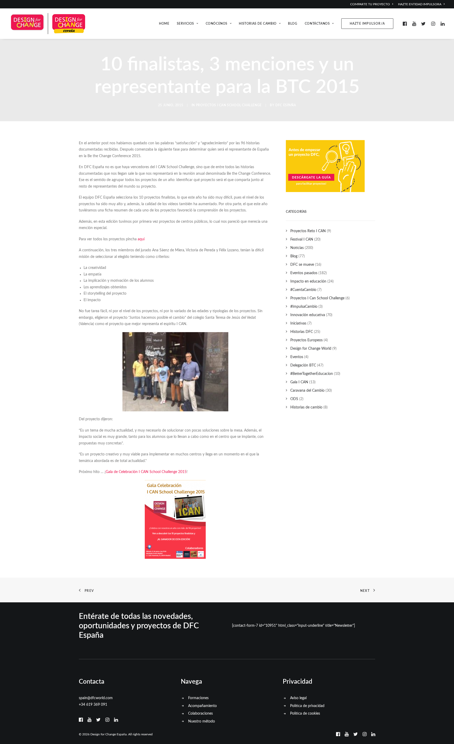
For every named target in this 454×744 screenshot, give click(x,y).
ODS (294, 399)
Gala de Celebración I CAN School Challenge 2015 (146, 472)
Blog (293, 256)
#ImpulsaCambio (303, 307)
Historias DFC (301, 332)
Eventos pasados (303, 273)
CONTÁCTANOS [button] (317, 23)
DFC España (285, 105)
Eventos (296, 357)
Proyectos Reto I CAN (308, 231)
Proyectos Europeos (306, 340)
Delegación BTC (303, 365)
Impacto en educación (308, 281)
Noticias (297, 248)
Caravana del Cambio (307, 390)
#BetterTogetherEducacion (311, 374)
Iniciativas (298, 323)
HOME (164, 23)
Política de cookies (305, 713)
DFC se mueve (302, 265)
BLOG (292, 23)
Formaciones (198, 698)
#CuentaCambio (303, 290)
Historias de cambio (306, 407)
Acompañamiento (202, 706)
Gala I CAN (299, 382)
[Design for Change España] (47, 23)
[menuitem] (372, 4)
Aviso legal (298, 698)
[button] (405, 23)
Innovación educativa (307, 315)
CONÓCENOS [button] (217, 23)
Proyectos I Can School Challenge (229, 105)
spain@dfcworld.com (96, 698)
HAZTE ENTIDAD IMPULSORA (419, 4)
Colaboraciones (200, 713)
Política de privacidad (307, 706)
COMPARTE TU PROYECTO (370, 4)
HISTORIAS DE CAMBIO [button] (257, 23)
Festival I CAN (301, 239)
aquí (141, 239)
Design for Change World (310, 348)
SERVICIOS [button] (185, 23)
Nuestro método (201, 721)
